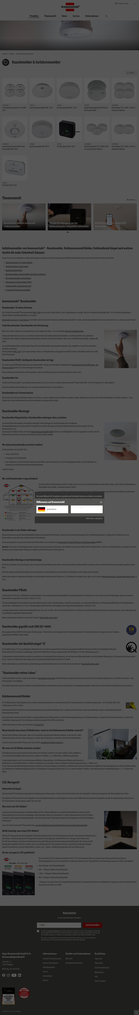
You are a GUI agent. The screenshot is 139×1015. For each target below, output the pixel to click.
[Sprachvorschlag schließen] (101, 502)
